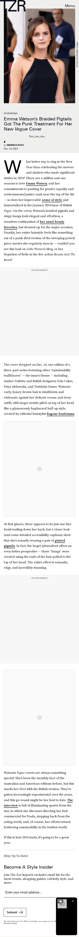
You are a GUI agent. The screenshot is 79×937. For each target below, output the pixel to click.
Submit (12, 912)
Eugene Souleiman (60, 414)
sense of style (52, 200)
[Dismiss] (73, 901)
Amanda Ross (15, 145)
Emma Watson (36, 183)
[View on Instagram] (39, 468)
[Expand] (60, 901)
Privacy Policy (10, 923)
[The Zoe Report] (13, 5)
